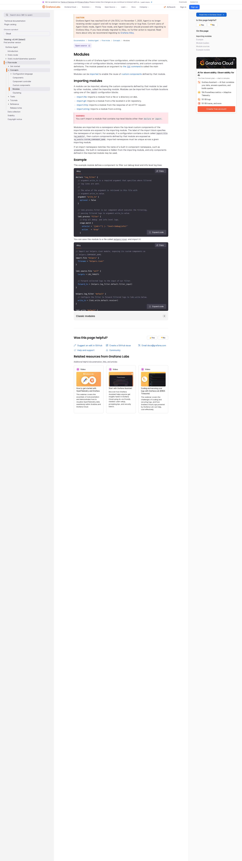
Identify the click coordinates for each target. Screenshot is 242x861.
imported (94, 74)
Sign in (183, 7)
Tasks (12, 96)
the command (132, 66)
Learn (123, 7)
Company (143, 7)
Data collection (14, 112)
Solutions (85, 7)
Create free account (216, 109)
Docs (133, 7)
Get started (15, 66)
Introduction (13, 51)
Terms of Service (67, 2)
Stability (11, 115)
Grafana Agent (93, 40)
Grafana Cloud (70, 7)
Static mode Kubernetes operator (22, 59)
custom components (132, 74)
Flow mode (106, 40)
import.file (82, 97)
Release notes (16, 108)
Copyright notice (15, 119)
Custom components (21, 85)
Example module (203, 50)
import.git (81, 101)
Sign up (194, 7)
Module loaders (202, 43)
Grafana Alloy (127, 33)
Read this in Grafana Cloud (210, 15)
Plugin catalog (10, 24)
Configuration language (23, 74)
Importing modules (204, 36)
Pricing (98, 7)
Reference (14, 104)
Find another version (12, 42)
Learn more (145, 2)
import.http (82, 105)
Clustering (17, 93)
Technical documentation (14, 21)
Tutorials (14, 100)
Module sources (202, 46)
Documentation (79, 40)
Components (18, 78)
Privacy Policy (83, 2)
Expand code (157, 232)
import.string (83, 109)
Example (199, 39)
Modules (16, 89)
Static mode (13, 55)
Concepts (116, 40)
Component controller (22, 81)
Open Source (110, 7)
